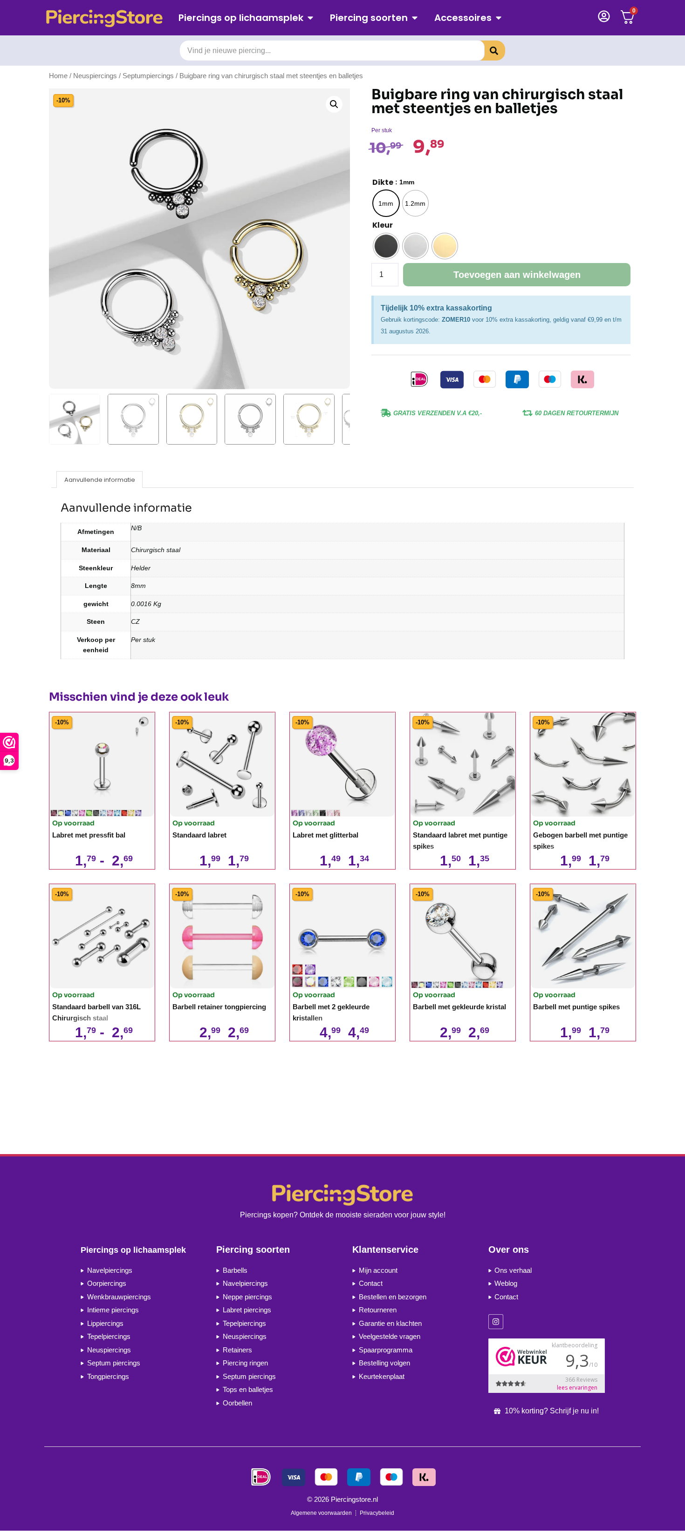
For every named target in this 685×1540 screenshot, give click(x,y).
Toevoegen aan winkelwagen (517, 275)
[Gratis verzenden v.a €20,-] (386, 413)
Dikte (382, 182)
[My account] (604, 16)
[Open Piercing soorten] (414, 18)
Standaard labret (199, 835)
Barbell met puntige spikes (576, 1007)
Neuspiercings (95, 76)
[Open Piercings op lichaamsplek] (310, 18)
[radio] (386, 203)
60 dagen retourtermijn (576, 413)
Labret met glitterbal (325, 835)
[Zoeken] (487, 50)
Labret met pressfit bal (88, 835)
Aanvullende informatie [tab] (99, 479)
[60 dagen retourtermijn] (527, 413)
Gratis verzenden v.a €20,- (437, 413)
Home (58, 76)
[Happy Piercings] (107, 18)
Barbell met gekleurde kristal (459, 1007)
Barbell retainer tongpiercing (219, 1007)
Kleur (382, 225)
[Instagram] (495, 1321)
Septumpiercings (148, 76)
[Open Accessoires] (498, 18)
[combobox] (332, 50)
